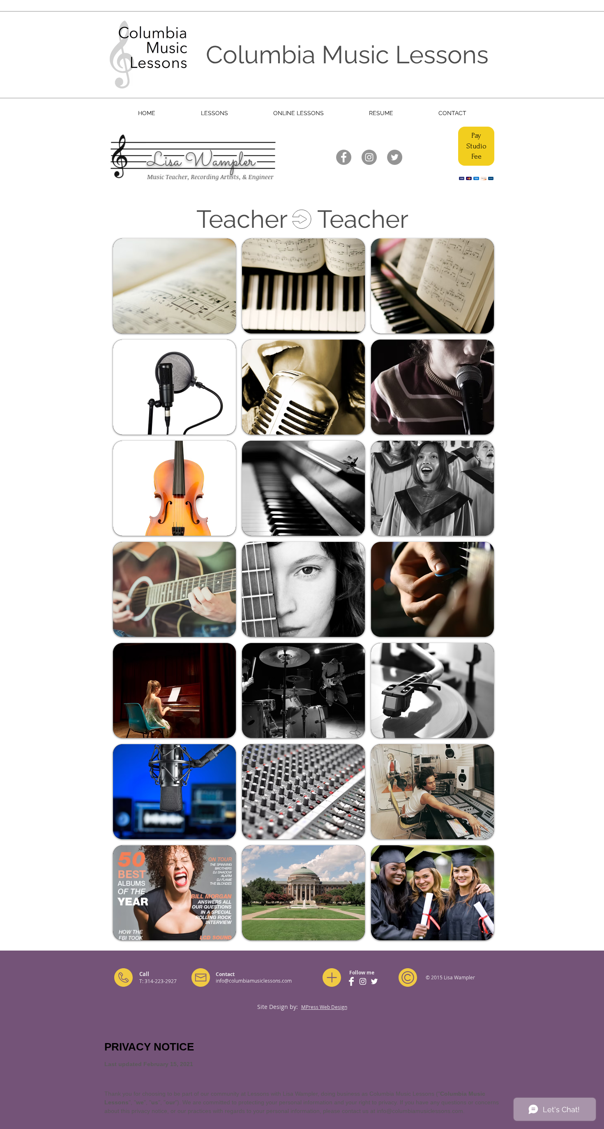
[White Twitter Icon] (374, 981)
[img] (174, 285)
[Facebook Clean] (351, 981)
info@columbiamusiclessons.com (254, 980)
